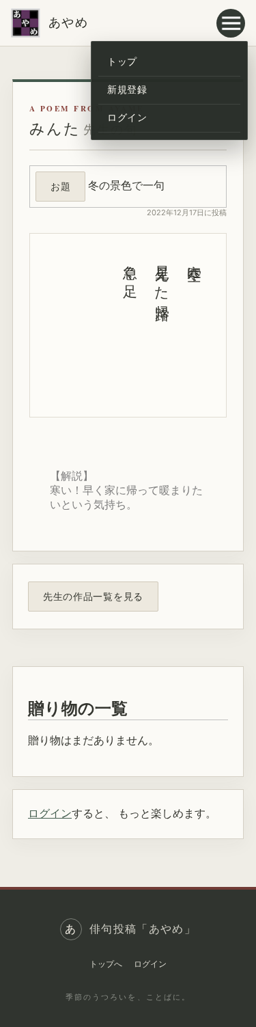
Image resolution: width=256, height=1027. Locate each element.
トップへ (105, 964)
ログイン (127, 117)
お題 (60, 186)
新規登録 (127, 89)
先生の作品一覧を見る (93, 596)
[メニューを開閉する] (230, 23)
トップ (122, 61)
